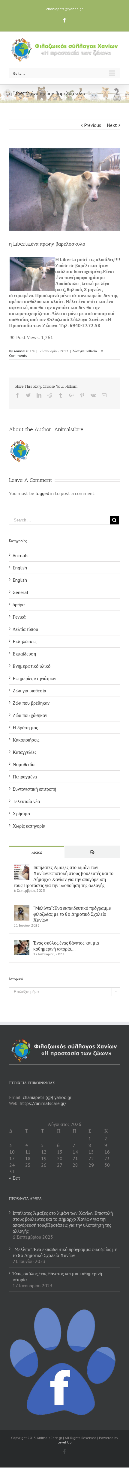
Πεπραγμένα (25, 777)
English (20, 568)
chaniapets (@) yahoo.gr (47, 1097)
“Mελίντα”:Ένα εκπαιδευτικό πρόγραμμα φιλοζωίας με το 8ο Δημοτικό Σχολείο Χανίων (72, 914)
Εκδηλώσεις (24, 641)
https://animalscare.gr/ (43, 1103)
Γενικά (19, 617)
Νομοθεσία (23, 764)
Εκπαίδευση (24, 654)
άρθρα (19, 605)
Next (112, 125)
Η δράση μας (25, 727)
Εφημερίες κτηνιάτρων (34, 678)
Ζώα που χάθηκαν (30, 715)
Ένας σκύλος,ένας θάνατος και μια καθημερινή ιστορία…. (66, 946)
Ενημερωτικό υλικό (31, 666)
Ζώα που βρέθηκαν (31, 703)
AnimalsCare (24, 351)
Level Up (65, 1442)
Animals (20, 555)
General (20, 592)
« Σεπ (14, 1178)
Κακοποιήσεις (26, 740)
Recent (37, 852)
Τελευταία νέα (26, 801)
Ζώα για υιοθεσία (84, 351)
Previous (92, 125)
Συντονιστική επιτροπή (34, 789)
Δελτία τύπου (25, 629)
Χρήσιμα (21, 814)
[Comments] (92, 852)
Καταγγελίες (24, 752)
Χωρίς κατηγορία (29, 826)
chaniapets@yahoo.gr (64, 9)
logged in (44, 493)
